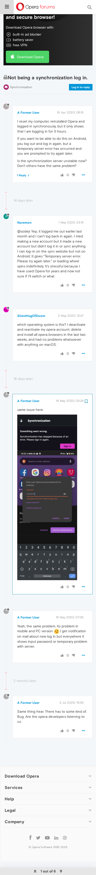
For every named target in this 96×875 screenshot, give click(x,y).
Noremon (24, 222)
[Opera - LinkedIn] (56, 837)
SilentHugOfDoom (31, 316)
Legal (10, 810)
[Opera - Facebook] (30, 837)
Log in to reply (81, 87)
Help (9, 798)
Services (13, 787)
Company (14, 821)
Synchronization (21, 87)
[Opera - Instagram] (65, 837)
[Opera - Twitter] (38, 837)
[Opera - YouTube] (47, 837)
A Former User (28, 112)
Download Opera (30, 57)
